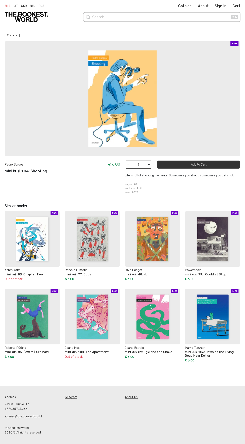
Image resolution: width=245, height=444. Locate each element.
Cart (236, 6)
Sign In (220, 6)
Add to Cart (199, 164)
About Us (131, 397)
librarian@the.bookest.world (23, 416)
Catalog (185, 6)
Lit (16, 6)
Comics (12, 35)
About (203, 6)
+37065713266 (16, 409)
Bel (32, 6)
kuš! (139, 188)
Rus (41, 6)
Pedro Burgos (14, 164)
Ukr (24, 6)
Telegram (71, 397)
